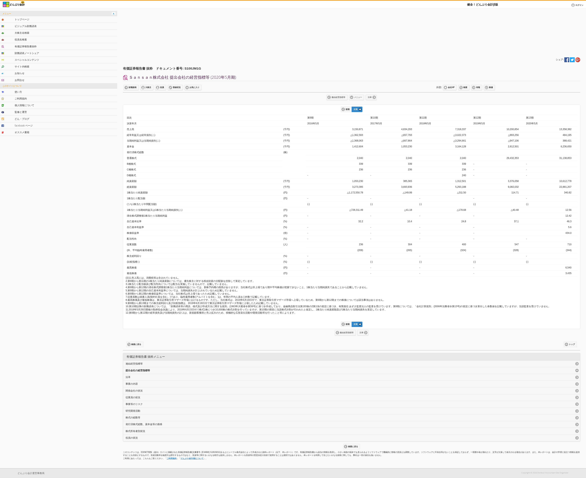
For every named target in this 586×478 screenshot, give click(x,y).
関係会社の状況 (134, 390)
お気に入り (194, 87)
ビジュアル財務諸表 (26, 26)
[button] (578, 5)
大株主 (148, 87)
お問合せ (19, 80)
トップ (572, 344)
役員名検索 (21, 39)
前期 (348, 109)
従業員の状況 (133, 397)
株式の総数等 (133, 417)
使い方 (18, 91)
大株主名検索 (22, 32)
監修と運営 (21, 112)
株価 (491, 87)
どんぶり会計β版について (192, 458)
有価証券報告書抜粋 (26, 46)
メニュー (358, 97)
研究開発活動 (133, 411)
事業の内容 (132, 384)
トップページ (22, 19)
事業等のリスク (134, 404)
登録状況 (177, 87)
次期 (356, 109)
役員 (162, 87)
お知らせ (19, 73)
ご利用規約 (172, 458)
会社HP (451, 87)
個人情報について (24, 105)
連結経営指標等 (338, 97)
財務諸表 (133, 87)
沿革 (370, 97)
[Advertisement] (351, 32)
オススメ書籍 (22, 132)
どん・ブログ (22, 118)
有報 (478, 87)
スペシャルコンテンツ (27, 59)
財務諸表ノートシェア (27, 53)
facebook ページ (24, 125)
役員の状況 (132, 438)
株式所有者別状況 (135, 431)
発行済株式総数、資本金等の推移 (144, 424)
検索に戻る (136, 344)
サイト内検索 (22, 66)
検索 (465, 87)
